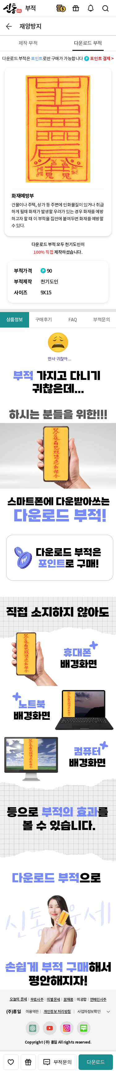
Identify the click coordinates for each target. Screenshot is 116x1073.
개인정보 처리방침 (57, 1011)
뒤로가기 (9, 26)
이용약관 (32, 1012)
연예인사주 (98, 999)
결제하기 (61, 8)
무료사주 (37, 999)
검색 (105, 8)
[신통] (12, 8)
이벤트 (75, 8)
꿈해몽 (68, 999)
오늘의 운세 (18, 999)
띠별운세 (53, 999)
